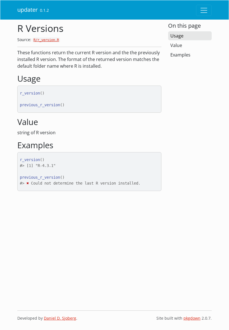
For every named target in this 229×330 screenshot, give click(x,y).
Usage (176, 36)
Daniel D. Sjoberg (60, 318)
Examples (180, 55)
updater (27, 9)
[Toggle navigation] (204, 10)
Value (176, 45)
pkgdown (192, 318)
